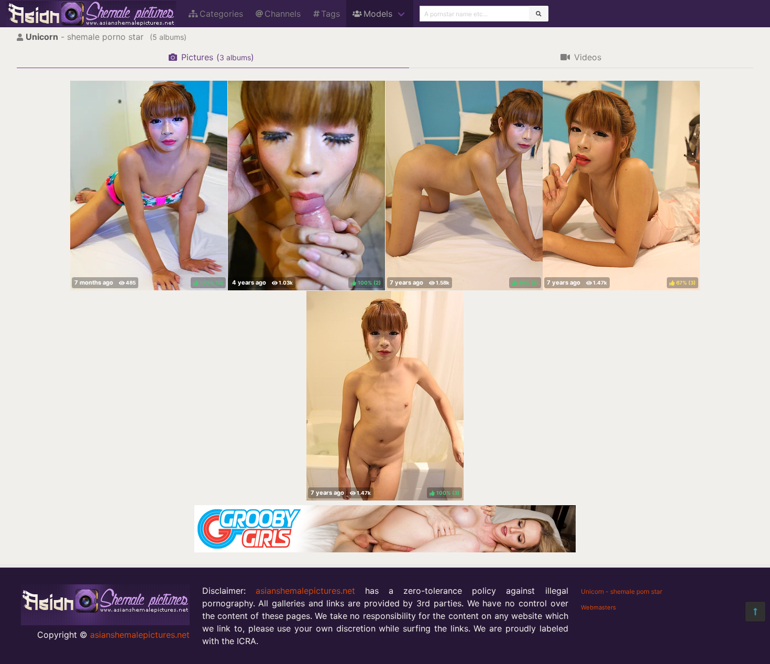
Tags (330, 13)
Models (378, 13)
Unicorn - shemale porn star (621, 591)
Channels (283, 13)
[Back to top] (755, 611)
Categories (221, 13)
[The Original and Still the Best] (385, 549)
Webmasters (598, 607)
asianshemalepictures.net (140, 634)
